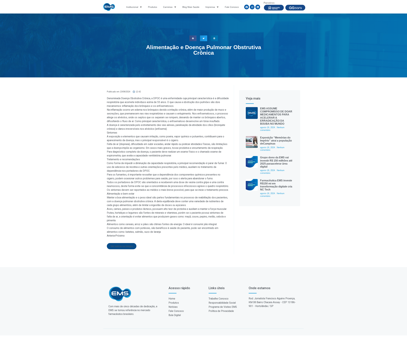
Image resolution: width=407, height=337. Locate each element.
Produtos (152, 7)
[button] (193, 38)
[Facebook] (246, 7)
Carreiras (167, 7)
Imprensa (210, 7)
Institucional (132, 7)
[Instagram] (252, 7)
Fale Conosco (232, 7)
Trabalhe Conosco (218, 299)
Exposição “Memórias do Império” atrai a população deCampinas (276, 140)
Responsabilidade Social (222, 303)
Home (172, 299)
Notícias (173, 307)
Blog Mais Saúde (190, 7)
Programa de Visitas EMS (223, 307)
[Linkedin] (257, 7)
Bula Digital (175, 315)
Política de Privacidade (221, 311)
